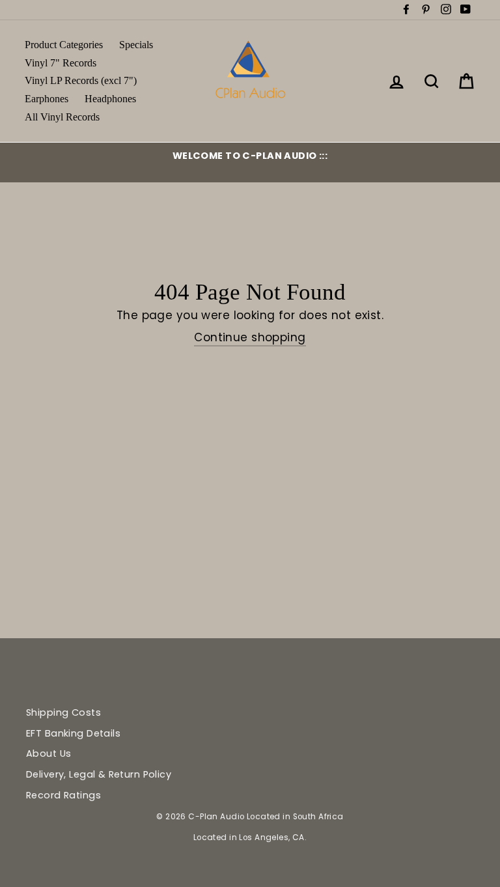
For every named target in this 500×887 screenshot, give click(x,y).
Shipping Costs (63, 712)
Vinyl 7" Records (60, 62)
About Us (48, 753)
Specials (136, 44)
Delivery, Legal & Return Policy (98, 774)
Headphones (110, 98)
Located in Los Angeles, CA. (250, 837)
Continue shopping (249, 337)
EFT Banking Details (73, 733)
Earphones (46, 98)
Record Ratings (63, 795)
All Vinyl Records (62, 116)
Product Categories (64, 44)
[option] (250, 155)
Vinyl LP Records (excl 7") (81, 80)
